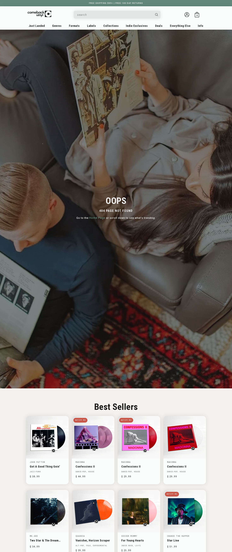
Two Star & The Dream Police (44, 540)
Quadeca (80, 536)
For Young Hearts (132, 540)
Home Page (97, 217)
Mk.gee (34, 536)
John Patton (37, 462)
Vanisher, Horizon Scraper (93, 540)
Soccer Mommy (129, 536)
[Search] (156, 15)
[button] (197, 14)
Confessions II (85, 466)
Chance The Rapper (178, 536)
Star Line (173, 540)
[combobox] (114, 15)
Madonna (80, 462)
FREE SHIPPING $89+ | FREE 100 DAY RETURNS (116, 3)
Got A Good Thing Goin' (45, 466)
